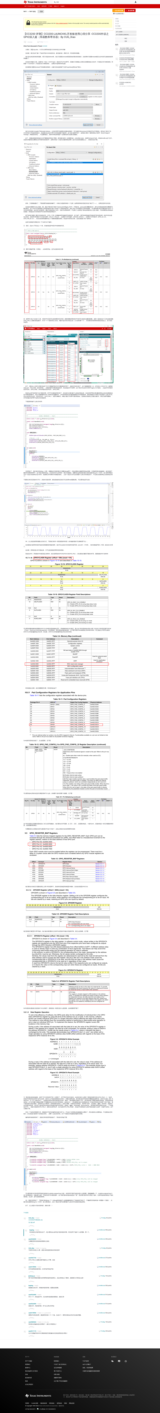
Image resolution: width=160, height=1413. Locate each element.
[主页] (36, 2)
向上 (29, 1226)
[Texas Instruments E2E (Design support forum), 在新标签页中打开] (119, 1362)
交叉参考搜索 (58, 1367)
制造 (26, 1381)
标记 (126, 38)
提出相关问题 (119, 10)
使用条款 (59, 1403)
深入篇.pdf (32, 1222)
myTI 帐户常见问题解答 (60, 1381)
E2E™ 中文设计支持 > (30, 6)
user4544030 (32, 1239)
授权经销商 (96, 1371)
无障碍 (27, 1403)
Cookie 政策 (34, 1403)
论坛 (38, 6)
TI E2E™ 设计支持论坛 (60, 1364)
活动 (26, 1374)
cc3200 (120, 31)
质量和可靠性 (58, 1377)
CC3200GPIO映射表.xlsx (36, 1220)
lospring (31, 1230)
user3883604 (32, 1322)
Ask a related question (62, 23)
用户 (135, 2)
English (62, 6)
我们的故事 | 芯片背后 (31, 1371)
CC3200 (44, 46)
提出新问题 (131, 10)
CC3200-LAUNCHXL (123, 34)
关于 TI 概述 (28, 1361)
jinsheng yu (32, 1276)
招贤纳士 (27, 1364)
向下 (34, 1226)
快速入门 (56, 6)
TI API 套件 (86, 1361)
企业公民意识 (29, 1384)
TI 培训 (50, 6)
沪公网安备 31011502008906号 (48, 1409)
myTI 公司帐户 (87, 1364)
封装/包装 (57, 1374)
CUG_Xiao (29, 42)
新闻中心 (27, 1367)
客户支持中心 (58, 1371)
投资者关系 (28, 1377)
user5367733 (32, 1258)
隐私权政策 (43, 1403)
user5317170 (32, 1331)
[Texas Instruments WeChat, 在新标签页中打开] (112, 1362)
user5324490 (32, 1294)
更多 (41, 11)
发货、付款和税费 (88, 1367)
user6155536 (32, 1267)
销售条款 (51, 1403)
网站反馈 (71, 1403)
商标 (65, 1403)
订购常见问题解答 (88, 1371)
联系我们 (56, 1361)
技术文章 (44, 6)
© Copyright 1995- (32, 1406)
